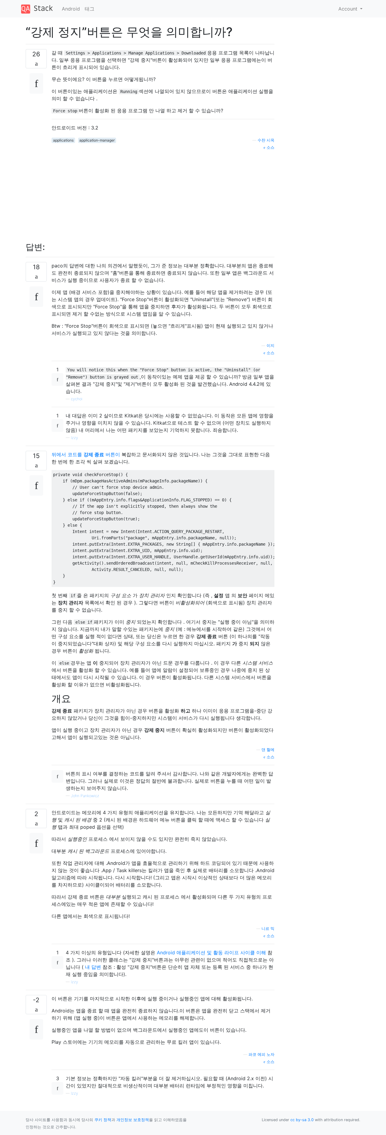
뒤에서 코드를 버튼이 (86, 454)
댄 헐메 (267, 749)
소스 (269, 147)
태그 (89, 9)
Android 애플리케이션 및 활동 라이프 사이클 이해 (211, 952)
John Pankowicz (85, 796)
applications (63, 140)
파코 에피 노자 (261, 1054)
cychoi (76, 399)
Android (71, 9)
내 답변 (93, 967)
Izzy (74, 437)
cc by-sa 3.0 (302, 1120)
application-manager (97, 140)
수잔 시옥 (266, 140)
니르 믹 (267, 928)
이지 (270, 345)
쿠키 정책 (102, 1120)
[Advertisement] (163, 193)
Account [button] (348, 9)
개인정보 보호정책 (132, 1120)
